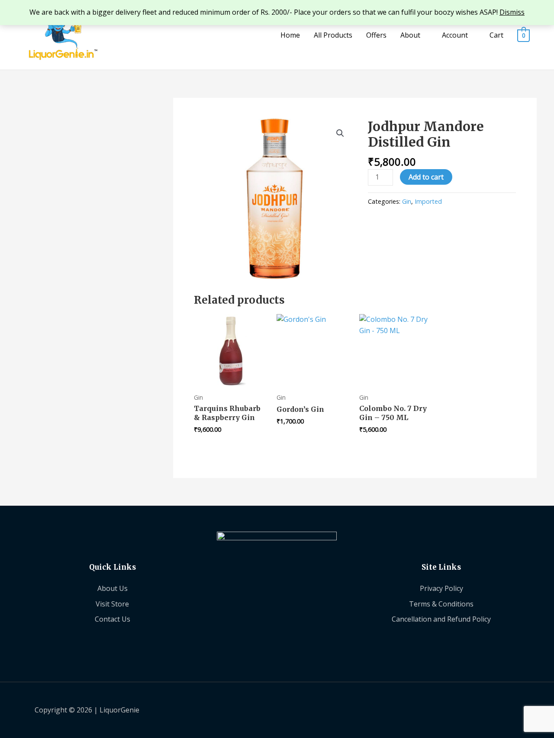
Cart (496, 35)
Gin (406, 201)
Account (455, 35)
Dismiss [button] (512, 12)
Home (290, 35)
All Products (333, 35)
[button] (340, 133)
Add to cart (426, 177)
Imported (428, 201)
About (410, 35)
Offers (376, 35)
